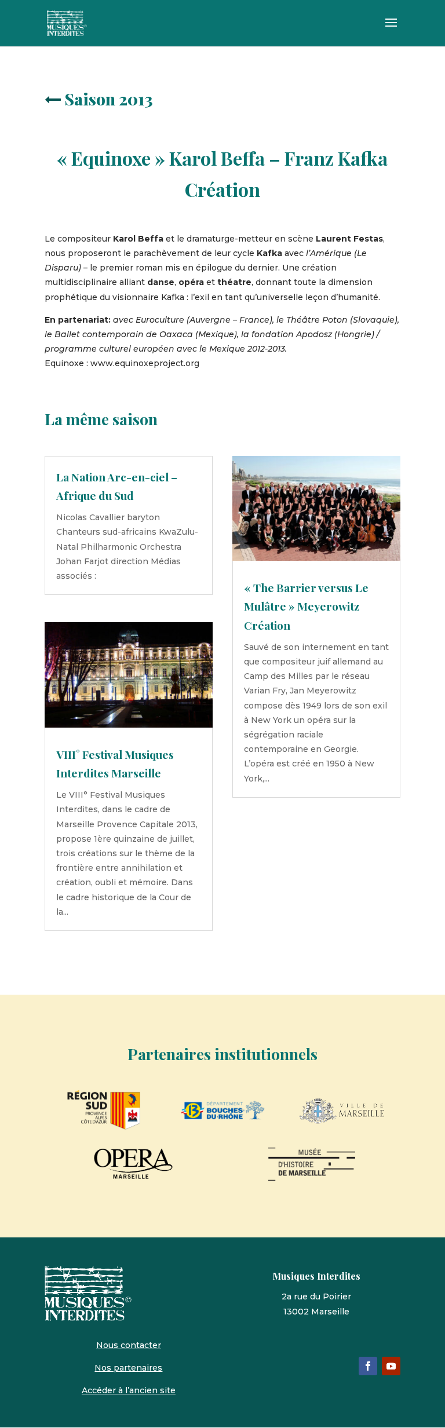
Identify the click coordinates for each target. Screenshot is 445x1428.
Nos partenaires (128, 1368)
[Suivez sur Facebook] (368, 1366)
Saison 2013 (108, 98)
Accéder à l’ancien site (129, 1390)
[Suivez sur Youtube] (391, 1366)
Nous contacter (128, 1345)
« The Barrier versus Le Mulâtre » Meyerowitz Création (306, 606)
